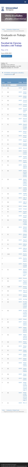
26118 (20, 290)
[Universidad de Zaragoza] (9, 9)
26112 (20, 269)
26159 (20, 374)
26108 (20, 87)
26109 (20, 156)
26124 (20, 240)
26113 (20, 114)
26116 (20, 341)
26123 (20, 244)
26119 (20, 148)
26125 (20, 286)
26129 (20, 319)
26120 (20, 402)
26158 (20, 362)
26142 (20, 197)
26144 (20, 206)
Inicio (3, 29)
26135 (20, 131)
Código (20, 82)
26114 (20, 295)
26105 (20, 108)
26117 (20, 188)
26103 (20, 299)
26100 (20, 215)
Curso (3, 82)
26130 (20, 92)
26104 (20, 211)
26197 (20, 321)
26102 (20, 139)
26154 (20, 327)
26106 (20, 193)
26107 (20, 118)
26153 (20, 301)
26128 (20, 254)
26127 (20, 280)
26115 (20, 346)
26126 (20, 160)
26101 (20, 151)
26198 (20, 124)
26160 (20, 382)
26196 (20, 258)
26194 (20, 263)
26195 (20, 165)
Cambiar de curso (6, 56)
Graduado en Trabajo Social (12, 29)
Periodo (9, 82)
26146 (20, 220)
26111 (20, 234)
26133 (20, 100)
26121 (20, 144)
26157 (20, 354)
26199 (20, 248)
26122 (20, 278)
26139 (20, 170)
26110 (20, 350)
